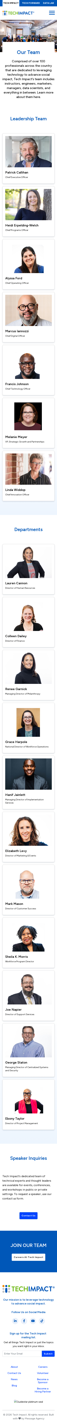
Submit (48, 1353)
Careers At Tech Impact (28, 1257)
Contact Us (28, 1215)
